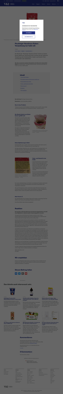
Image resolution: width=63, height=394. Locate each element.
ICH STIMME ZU (28, 32)
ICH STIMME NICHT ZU (29, 36)
